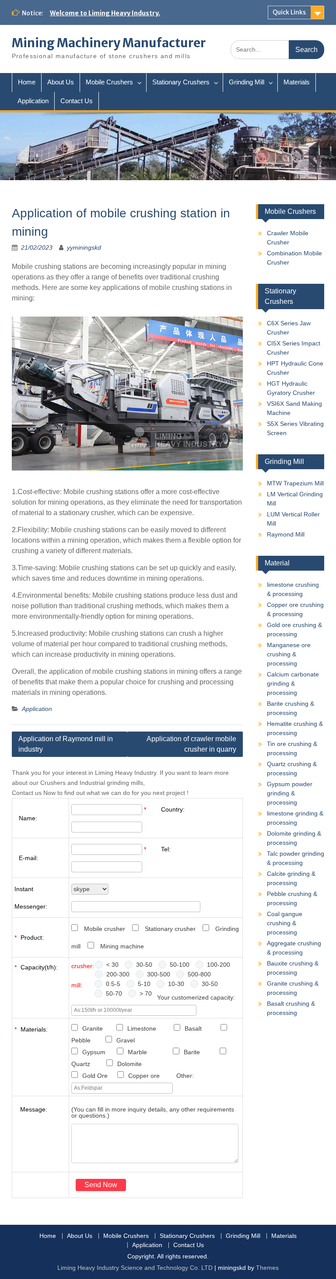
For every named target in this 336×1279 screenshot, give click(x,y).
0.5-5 (113, 983)
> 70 (146, 993)
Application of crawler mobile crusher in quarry (191, 744)
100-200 (218, 964)
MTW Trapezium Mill (295, 483)
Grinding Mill (246, 82)
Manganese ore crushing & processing (289, 654)
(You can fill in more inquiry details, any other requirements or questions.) (152, 1112)
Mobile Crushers (109, 82)
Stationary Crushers (181, 82)
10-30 (176, 983)
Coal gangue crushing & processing (284, 923)
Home (26, 82)
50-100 (179, 964)
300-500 (158, 974)
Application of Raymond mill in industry (65, 744)
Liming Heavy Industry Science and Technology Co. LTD (135, 1267)
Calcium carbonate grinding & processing (293, 683)
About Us (60, 82)
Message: (33, 1109)
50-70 (114, 993)
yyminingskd (84, 247)
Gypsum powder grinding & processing (289, 793)
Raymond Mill (285, 534)
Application (33, 101)
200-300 (118, 974)
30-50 (144, 964)
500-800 (199, 974)
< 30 (112, 964)
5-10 (144, 983)
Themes (267, 1267)
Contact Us (76, 101)
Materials (297, 82)
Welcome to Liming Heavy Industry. (105, 13)
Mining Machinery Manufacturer (109, 43)
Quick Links (289, 12)
